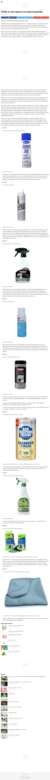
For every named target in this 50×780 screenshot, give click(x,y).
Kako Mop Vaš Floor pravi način (15, 718)
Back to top (25, 774)
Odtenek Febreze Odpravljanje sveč (16, 625)
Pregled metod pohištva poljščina (15, 631)
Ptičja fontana (11, 693)
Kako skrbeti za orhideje (13, 735)
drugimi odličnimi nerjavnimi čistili (17, 179)
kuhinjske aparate (40, 123)
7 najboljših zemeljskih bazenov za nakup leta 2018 (19, 682)
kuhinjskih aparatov (16, 176)
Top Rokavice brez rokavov (14, 651)
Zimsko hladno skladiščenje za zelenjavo (17, 729)
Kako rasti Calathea (12, 723)
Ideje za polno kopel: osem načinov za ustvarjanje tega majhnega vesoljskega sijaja (26, 676)
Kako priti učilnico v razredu (14, 687)
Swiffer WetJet (11, 640)
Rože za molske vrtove (13, 701)
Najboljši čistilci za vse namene (15, 634)
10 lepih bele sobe (12, 712)
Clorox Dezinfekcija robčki (14, 645)
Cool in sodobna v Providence (15, 706)
